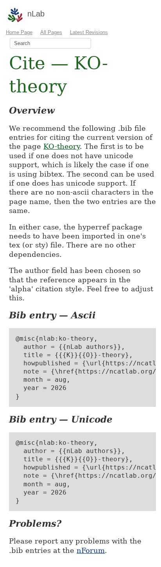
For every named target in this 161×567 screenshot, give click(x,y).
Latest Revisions (89, 32)
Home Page (19, 32)
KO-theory (61, 146)
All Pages (51, 32)
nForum (91, 550)
